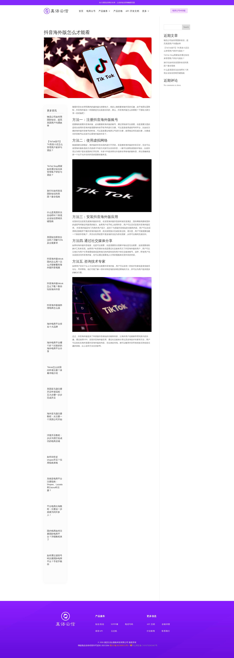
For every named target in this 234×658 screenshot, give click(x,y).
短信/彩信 (99, 624)
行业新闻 (151, 631)
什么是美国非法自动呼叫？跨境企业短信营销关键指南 (54, 216)
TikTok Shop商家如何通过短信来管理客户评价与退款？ (54, 170)
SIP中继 (114, 624)
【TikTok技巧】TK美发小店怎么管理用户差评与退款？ (55, 146)
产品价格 (118, 11)
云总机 (114, 631)
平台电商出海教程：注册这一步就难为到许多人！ (54, 510)
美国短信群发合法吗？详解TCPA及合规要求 (55, 240)
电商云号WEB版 (179, 10)
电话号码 (129, 624)
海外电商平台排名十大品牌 (54, 325)
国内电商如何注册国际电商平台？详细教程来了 (54, 535)
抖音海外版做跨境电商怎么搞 (54, 306)
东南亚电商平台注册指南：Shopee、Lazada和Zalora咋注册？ (54, 484)
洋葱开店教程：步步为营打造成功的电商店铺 (54, 438)
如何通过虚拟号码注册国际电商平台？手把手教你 (54, 560)
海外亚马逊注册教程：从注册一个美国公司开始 (54, 416)
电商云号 (91, 11)
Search (186, 27)
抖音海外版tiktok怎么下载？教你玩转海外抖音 (55, 286)
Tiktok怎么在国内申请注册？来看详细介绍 (54, 370)
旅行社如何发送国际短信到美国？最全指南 (54, 193)
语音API (99, 631)
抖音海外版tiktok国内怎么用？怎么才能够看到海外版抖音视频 (55, 263)
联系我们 (166, 631)
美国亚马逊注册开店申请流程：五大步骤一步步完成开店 (54, 393)
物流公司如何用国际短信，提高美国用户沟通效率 (54, 121)
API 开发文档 (132, 11)
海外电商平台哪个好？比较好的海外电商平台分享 (54, 347)
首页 (81, 11)
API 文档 (151, 624)
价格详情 (166, 624)
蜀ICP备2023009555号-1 (119, 645)
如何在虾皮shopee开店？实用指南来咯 (54, 459)
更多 (144, 11)
